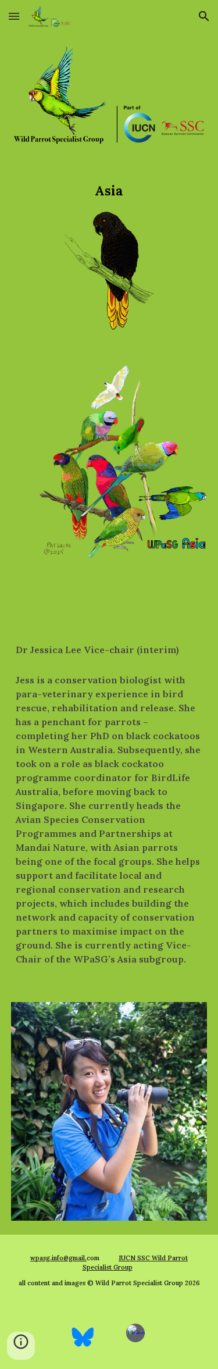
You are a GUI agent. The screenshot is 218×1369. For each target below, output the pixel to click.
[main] (109, 191)
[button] (14, 16)
